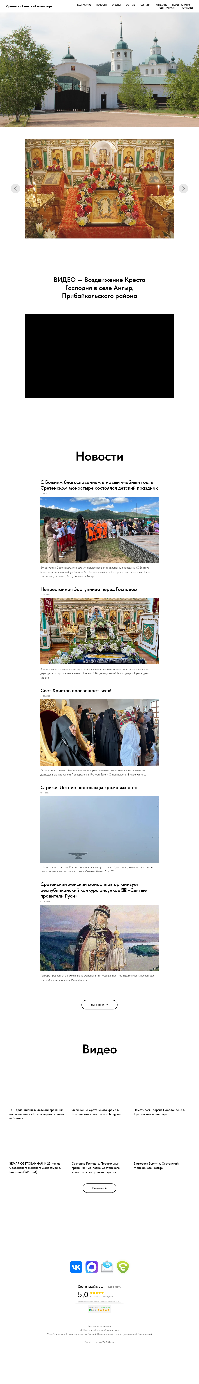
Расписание (84, 5)
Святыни (145, 5)
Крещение (161, 5)
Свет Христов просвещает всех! (75, 690)
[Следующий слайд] (183, 188)
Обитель (130, 5)
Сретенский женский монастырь (101, 1330)
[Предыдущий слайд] (15, 188)
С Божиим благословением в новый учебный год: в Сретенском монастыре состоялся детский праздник (99, 485)
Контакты (187, 8)
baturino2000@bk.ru (104, 1342)
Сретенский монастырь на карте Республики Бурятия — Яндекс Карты (100, 1301)
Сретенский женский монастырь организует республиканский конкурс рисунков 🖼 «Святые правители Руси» (93, 890)
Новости (101, 5)
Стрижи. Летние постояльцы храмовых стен (88, 787)
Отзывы (116, 5)
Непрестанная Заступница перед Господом (88, 589)
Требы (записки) (167, 8)
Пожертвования (181, 5)
